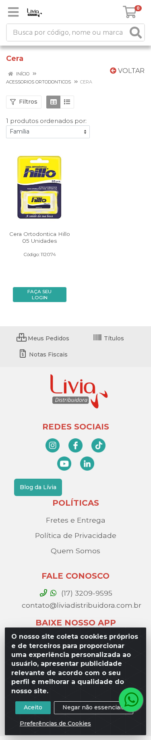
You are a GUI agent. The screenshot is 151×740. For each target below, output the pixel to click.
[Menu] (13, 12)
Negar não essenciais (93, 707)
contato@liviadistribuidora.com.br (80, 605)
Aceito (33, 707)
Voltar (130, 71)
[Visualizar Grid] (53, 102)
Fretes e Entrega (75, 520)
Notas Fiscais (47, 354)
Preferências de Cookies (55, 723)
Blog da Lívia (38, 487)
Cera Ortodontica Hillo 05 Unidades (39, 237)
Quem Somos (75, 550)
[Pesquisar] (135, 32)
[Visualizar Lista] (67, 102)
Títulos (113, 338)
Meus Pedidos (47, 338)
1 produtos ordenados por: (46, 121)
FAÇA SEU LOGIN (39, 294)
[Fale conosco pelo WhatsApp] (131, 700)
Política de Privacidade (75, 535)
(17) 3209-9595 (85, 593)
